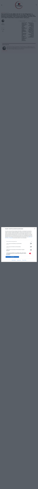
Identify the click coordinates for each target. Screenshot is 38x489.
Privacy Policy (24, 260)
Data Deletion (14, 260)
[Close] (35, 229)
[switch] (30, 243)
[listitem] (19, 241)
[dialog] (19, 244)
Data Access (19, 260)
